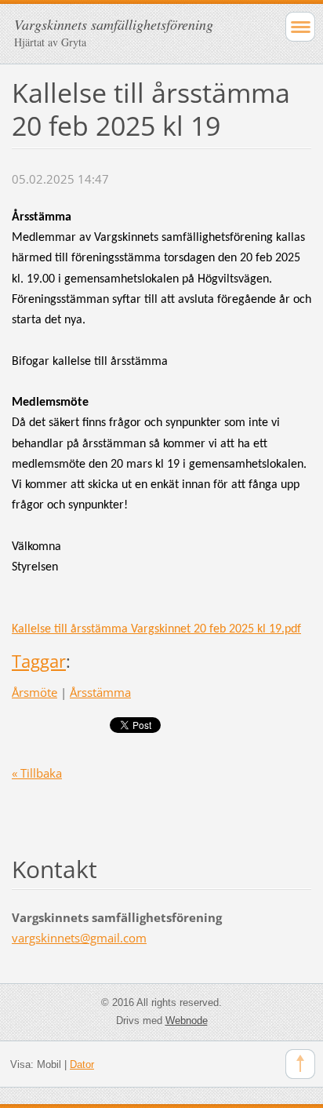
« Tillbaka (37, 773)
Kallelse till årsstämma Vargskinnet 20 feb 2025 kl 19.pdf (156, 629)
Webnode (186, 1020)
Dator (82, 1064)
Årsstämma (100, 692)
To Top (300, 1064)
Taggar (39, 661)
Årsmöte (34, 692)
